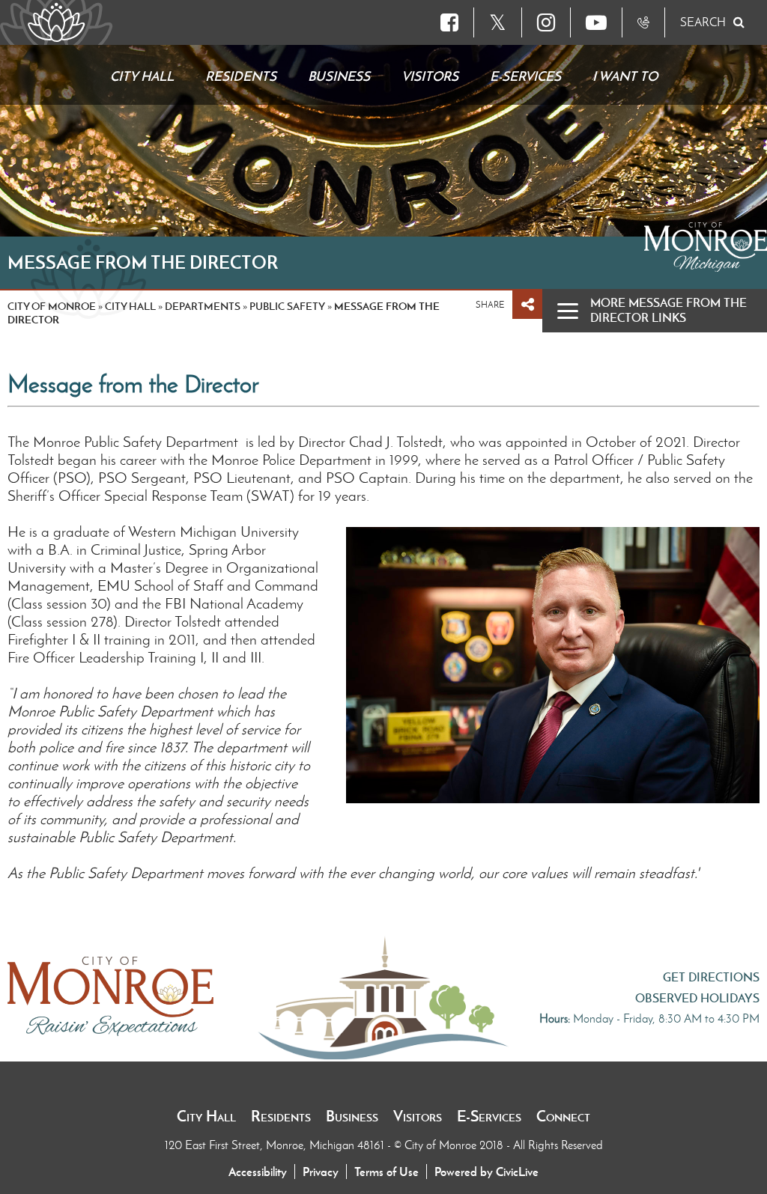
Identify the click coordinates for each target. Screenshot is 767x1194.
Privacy (321, 1171)
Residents (281, 1116)
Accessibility (257, 1171)
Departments (202, 306)
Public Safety (287, 306)
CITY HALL (130, 306)
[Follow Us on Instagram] (546, 22)
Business (352, 1116)
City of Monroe (51, 306)
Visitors (417, 1116)
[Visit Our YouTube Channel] (596, 22)
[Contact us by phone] (643, 22)
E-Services (489, 1116)
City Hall (206, 1116)
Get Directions (711, 976)
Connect (563, 1116)
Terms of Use (386, 1171)
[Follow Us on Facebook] (449, 22)
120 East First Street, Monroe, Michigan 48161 (276, 1145)
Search (703, 22)
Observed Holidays (697, 997)
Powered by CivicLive (486, 1171)
